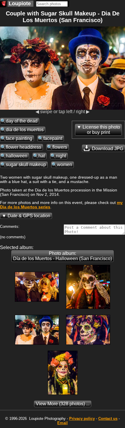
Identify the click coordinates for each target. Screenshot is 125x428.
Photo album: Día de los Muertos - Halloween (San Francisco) (62, 256)
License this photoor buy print (101, 130)
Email (62, 423)
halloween (16, 155)
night (61, 155)
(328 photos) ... (63, 403)
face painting (19, 138)
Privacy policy (82, 418)
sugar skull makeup (26, 164)
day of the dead (22, 120)
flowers (59, 147)
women (64, 164)
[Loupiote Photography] (3, 4)
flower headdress (23, 147)
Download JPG (107, 148)
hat (41, 155)
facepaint (52, 138)
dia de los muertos (25, 129)
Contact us (107, 418)
